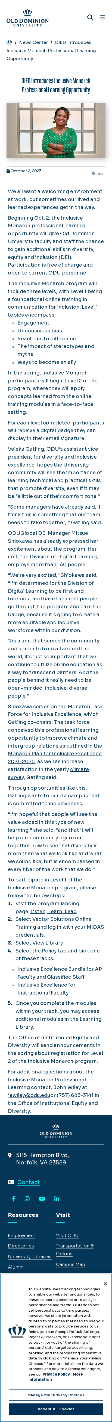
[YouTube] (42, 1199)
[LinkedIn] (56, 1199)
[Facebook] (13, 1199)
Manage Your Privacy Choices (56, 1395)
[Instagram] (27, 1199)
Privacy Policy (56, 1374)
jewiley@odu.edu (29, 1095)
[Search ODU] (90, 17)
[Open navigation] (102, 17)
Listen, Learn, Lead (53, 911)
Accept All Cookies (56, 1409)
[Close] (105, 1284)
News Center (33, 42)
